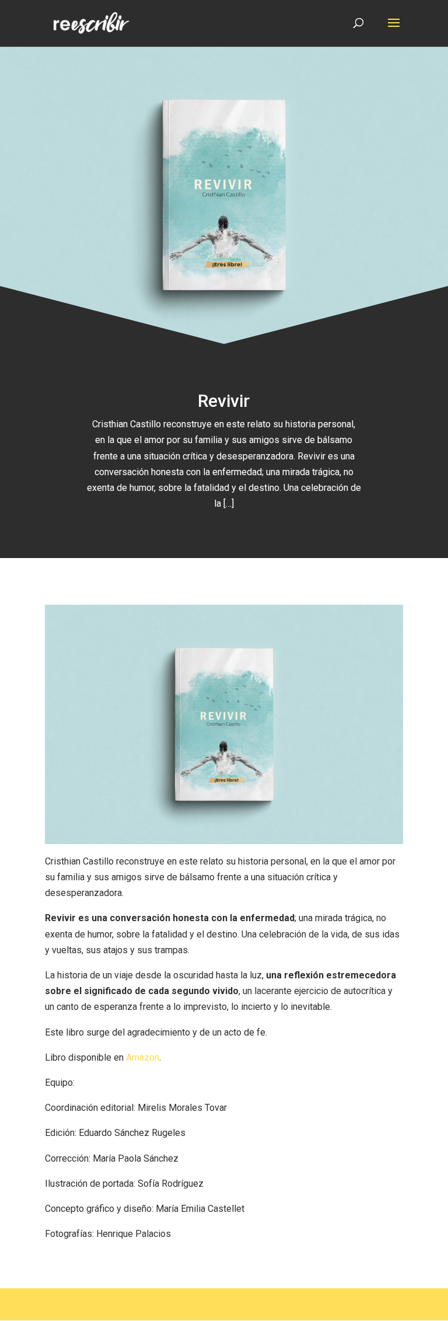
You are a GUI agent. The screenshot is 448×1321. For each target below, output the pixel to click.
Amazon (142, 1057)
